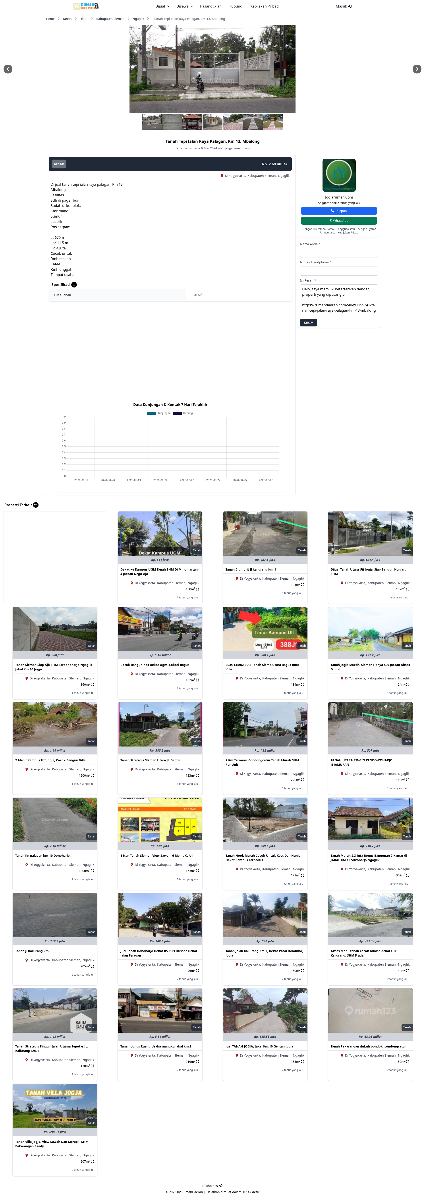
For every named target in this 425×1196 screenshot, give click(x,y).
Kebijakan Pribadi (265, 6)
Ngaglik (138, 19)
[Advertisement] (55, 542)
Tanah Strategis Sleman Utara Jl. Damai (150, 760)
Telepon (340, 211)
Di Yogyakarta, (235, 176)
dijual (160, 6)
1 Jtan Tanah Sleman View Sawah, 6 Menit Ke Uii (156, 855)
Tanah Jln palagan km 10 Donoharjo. (43, 855)
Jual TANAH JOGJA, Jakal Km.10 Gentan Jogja (259, 1046)
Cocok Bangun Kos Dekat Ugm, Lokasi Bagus (154, 665)
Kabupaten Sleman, (262, 176)
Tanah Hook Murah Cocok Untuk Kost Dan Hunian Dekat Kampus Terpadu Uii (264, 857)
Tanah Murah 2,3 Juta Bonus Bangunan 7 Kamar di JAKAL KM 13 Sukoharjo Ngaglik (369, 857)
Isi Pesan (308, 280)
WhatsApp (340, 220)
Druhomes (210, 1186)
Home (50, 19)
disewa (182, 6)
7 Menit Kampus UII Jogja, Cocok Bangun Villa (50, 760)
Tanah (67, 19)
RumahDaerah (192, 1192)
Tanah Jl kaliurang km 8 (33, 951)
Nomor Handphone (315, 262)
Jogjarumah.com (339, 197)
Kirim (308, 322)
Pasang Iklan (211, 6)
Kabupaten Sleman (110, 19)
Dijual (84, 19)
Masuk (342, 6)
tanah (58, 164)
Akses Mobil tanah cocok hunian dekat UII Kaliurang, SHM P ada (363, 953)
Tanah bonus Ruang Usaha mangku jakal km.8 (155, 1046)
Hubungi (236, 6)
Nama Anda (310, 244)
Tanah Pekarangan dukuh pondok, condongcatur (368, 1046)
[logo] (86, 6)
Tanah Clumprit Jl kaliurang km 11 (252, 569)
